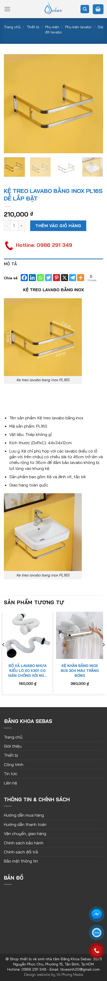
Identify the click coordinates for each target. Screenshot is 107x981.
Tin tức (10, 773)
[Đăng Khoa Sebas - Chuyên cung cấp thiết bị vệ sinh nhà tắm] (53, 9)
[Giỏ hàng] (98, 9)
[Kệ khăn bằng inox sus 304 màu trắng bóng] (79, 635)
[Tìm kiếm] (85, 9)
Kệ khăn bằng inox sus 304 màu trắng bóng (80, 670)
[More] (80, 277)
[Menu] (7, 9)
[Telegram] (72, 277)
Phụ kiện (52, 27)
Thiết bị (33, 27)
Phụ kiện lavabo (78, 27)
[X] (64, 277)
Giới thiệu (13, 746)
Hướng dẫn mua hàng (24, 815)
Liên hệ (10, 782)
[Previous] (12, 104)
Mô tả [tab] (10, 263)
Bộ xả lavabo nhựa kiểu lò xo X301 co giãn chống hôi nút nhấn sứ (27, 670)
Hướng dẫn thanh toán (25, 824)
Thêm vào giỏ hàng (58, 225)
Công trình (13, 764)
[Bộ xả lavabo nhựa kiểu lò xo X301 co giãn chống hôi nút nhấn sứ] (27, 635)
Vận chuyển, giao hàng (25, 833)
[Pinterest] (56, 277)
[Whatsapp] (40, 277)
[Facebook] (24, 277)
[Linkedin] (32, 277)
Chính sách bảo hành (23, 842)
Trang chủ (12, 27)
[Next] (94, 104)
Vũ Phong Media (69, 974)
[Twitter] (48, 277)
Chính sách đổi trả (21, 851)
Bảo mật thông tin (21, 861)
